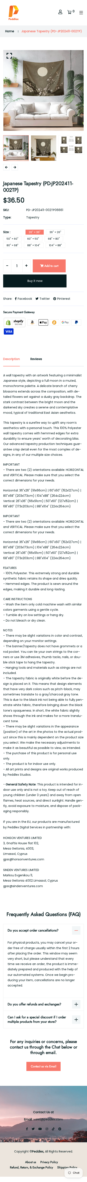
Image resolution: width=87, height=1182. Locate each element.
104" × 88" (55, 245)
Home (9, 31)
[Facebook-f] (27, 1129)
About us (30, 1162)
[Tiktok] (53, 1129)
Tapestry (32, 217)
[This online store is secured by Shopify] (15, 322)
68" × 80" (54, 239)
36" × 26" (55, 232)
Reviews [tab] (36, 359)
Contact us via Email (43, 1066)
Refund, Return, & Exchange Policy (31, 1167)
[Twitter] (33, 1129)
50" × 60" (12, 239)
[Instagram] (47, 1129)
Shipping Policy (67, 1167)
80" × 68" (12, 245)
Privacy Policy (49, 1162)
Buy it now (34, 281)
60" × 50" (33, 239)
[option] (43, 90)
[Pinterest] (60, 1129)
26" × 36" (35, 232)
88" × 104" (33, 245)
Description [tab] (11, 359)
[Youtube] (40, 1129)
